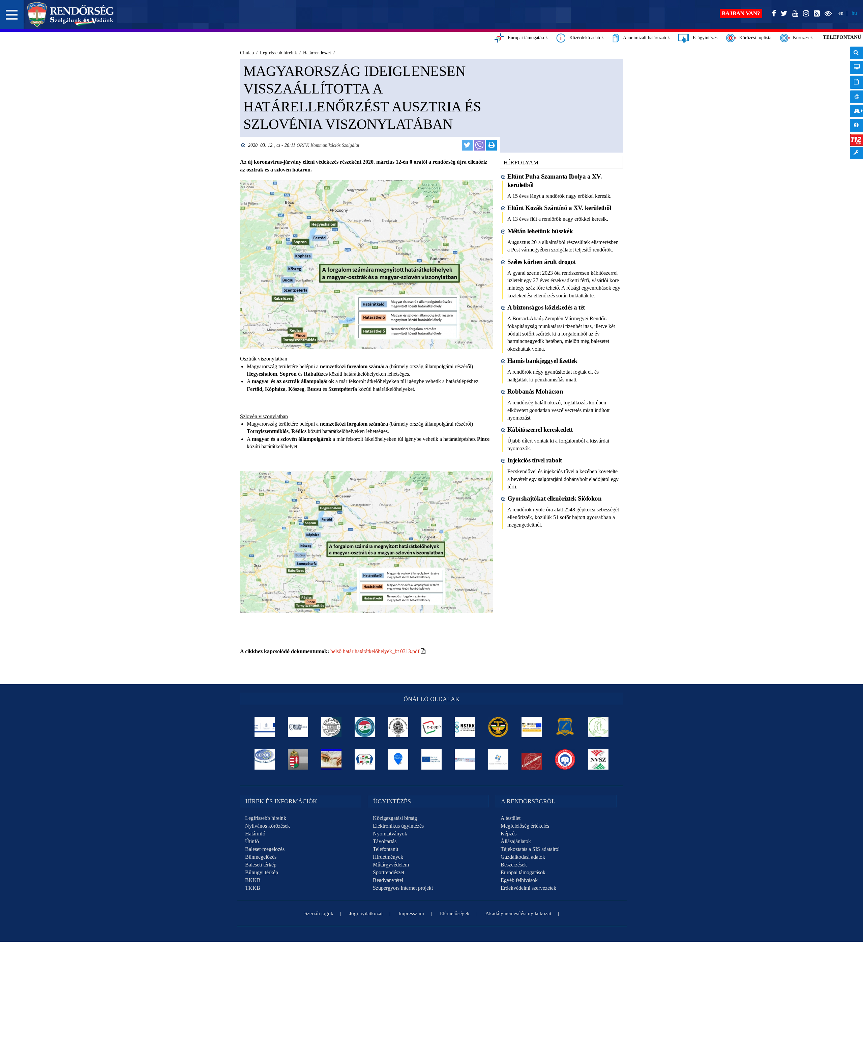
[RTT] (565, 727)
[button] (12, 14)
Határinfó (255, 833)
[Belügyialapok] (531, 727)
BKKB (253, 880)
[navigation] (856, 106)
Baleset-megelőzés (265, 849)
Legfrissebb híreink (265, 818)
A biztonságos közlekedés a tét (546, 307)
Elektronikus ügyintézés (398, 826)
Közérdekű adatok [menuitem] (856, 125)
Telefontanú (385, 849)
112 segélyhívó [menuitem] (856, 140)
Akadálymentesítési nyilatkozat (518, 913)
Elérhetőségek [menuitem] (856, 96)
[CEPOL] (264, 759)
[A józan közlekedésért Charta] (531, 759)
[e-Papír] (431, 727)
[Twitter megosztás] (467, 145)
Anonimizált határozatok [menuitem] (856, 82)
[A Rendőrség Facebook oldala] (772, 13)
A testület (510, 818)
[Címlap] (70, 15)
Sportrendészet (388, 872)
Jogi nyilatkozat (366, 913)
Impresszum (411, 913)
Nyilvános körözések (267, 826)
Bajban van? (741, 13)
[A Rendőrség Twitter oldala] (782, 13)
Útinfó (252, 841)
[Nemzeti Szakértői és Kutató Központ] (465, 727)
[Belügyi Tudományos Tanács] (298, 727)
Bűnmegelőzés (260, 857)
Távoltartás (384, 841)
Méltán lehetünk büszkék (540, 231)
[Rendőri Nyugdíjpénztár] (331, 759)
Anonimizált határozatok (644, 37)
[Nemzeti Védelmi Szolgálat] (598, 759)
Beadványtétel (388, 880)
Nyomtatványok (390, 833)
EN (840, 13)
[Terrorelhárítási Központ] (498, 727)
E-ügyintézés (703, 37)
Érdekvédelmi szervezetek (528, 888)
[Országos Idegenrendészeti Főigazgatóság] (365, 727)
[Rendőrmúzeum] (398, 727)
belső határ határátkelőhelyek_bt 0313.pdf (374, 651)
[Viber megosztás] (479, 145)
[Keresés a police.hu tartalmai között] (856, 53)
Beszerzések (514, 864)
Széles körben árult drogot (541, 261)
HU (854, 13)
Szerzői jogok (318, 913)
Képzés (508, 833)
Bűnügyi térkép (261, 872)
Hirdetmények (388, 857)
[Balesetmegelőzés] (565, 759)
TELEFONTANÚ (842, 37)
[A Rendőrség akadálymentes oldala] (827, 13)
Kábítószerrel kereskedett (540, 429)
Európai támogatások (526, 37)
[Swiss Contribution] (465, 759)
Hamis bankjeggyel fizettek (542, 360)
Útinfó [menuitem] (856, 111)
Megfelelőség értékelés (525, 826)
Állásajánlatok (516, 841)
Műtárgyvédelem (391, 864)
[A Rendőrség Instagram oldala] (804, 13)
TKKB (252, 888)
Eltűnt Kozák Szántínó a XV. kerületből (559, 207)
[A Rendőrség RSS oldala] (815, 13)
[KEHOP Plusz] (264, 727)
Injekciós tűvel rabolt (534, 460)
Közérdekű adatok (584, 37)
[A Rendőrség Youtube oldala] (793, 13)
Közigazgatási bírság (395, 818)
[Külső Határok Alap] (498, 759)
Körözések (801, 37)
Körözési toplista (754, 37)
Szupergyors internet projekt (403, 888)
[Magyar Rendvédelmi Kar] (298, 759)
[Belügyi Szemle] (331, 727)
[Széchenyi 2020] (398, 759)
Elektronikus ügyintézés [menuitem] (856, 67)
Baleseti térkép (260, 864)
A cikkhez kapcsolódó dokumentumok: (284, 651)
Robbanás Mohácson (535, 391)
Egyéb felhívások (519, 880)
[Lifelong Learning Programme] (431, 759)
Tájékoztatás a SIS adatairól (530, 849)
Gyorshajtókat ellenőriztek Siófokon (554, 498)
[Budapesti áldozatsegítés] (598, 727)
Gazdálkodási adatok (523, 857)
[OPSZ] (365, 759)
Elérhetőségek (455, 913)
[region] (366, 368)
